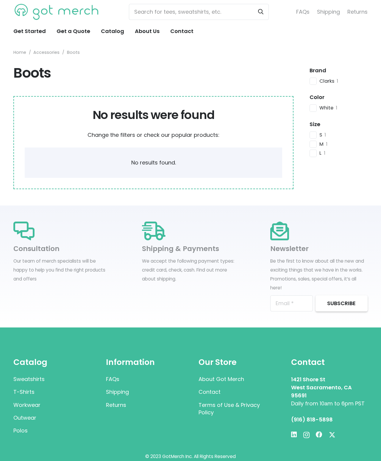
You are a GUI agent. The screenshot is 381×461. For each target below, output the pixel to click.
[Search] (260, 12)
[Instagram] (306, 435)
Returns (357, 11)
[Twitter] (332, 435)
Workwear (26, 405)
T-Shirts (24, 392)
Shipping (328, 11)
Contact (210, 392)
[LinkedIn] (294, 435)
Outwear (24, 417)
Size (315, 124)
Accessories (46, 52)
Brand (318, 70)
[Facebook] (319, 435)
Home (19, 52)
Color (317, 97)
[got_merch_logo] (57, 12)
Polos (20, 430)
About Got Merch (221, 379)
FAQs (303, 11)
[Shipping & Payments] (190, 231)
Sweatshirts (29, 379)
